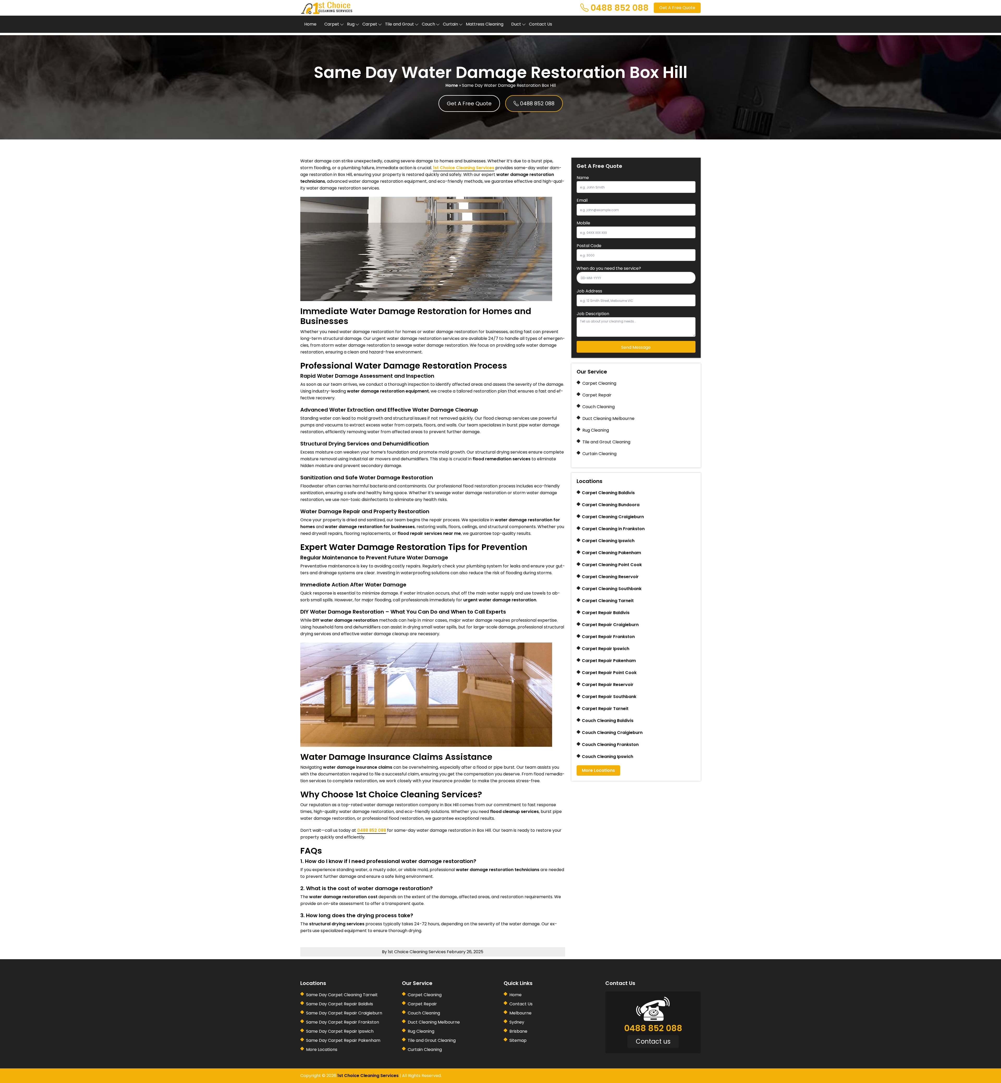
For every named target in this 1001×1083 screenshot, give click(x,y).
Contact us (653, 1041)
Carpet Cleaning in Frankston (613, 529)
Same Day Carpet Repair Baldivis (339, 1004)
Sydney (516, 1022)
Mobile (583, 223)
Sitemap (518, 1040)
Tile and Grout (399, 24)
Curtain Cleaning (599, 454)
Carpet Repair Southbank (609, 697)
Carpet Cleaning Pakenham (611, 553)
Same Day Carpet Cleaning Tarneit (342, 995)
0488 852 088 (619, 8)
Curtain (450, 24)
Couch (428, 24)
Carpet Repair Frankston (608, 637)
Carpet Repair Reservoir (607, 685)
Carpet (331, 24)
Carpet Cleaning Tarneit (608, 601)
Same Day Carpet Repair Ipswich (340, 1031)
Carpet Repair (597, 395)
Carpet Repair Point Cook (609, 673)
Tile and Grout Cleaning (606, 442)
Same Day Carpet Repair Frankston (342, 1022)
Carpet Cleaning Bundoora (610, 505)
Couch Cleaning (598, 407)
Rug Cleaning (595, 430)
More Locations (598, 770)
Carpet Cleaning (599, 383)
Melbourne (520, 1013)
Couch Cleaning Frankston (610, 745)
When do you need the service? (609, 268)
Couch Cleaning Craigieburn (612, 733)
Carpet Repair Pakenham (609, 661)
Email (582, 200)
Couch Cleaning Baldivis (607, 721)
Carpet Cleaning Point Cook (612, 565)
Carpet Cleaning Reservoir (610, 577)
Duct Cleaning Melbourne (608, 418)
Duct (516, 24)
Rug (351, 24)
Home (310, 24)
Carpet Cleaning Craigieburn (613, 517)
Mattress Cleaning (484, 24)
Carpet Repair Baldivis (606, 613)
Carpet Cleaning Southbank (612, 589)
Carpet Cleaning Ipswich (608, 541)
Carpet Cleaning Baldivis (608, 493)
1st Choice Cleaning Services (463, 168)
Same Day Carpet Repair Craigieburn (344, 1013)
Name (583, 178)
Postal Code (589, 246)
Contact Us (540, 24)
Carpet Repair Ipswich (605, 649)
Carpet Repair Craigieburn (610, 625)
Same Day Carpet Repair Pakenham (343, 1040)
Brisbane (518, 1031)
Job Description (593, 314)
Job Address (589, 291)
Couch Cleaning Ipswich (607, 757)
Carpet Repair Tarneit (605, 709)
